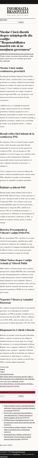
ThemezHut (4, 457)
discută (6, 374)
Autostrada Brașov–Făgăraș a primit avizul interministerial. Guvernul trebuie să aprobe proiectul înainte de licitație (17, 437)
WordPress (16, 454)
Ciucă (2, 374)
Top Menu (3, 1)
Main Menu (3, 20)
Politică (2, 369)
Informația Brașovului (17, 10)
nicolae (11, 374)
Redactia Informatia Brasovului (23, 54)
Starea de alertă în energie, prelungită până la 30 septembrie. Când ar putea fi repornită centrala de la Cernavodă (19, 408)
